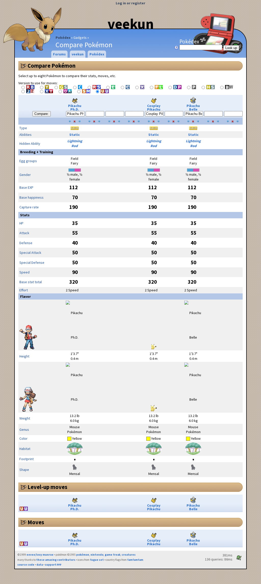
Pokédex (63, 37)
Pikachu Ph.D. (74, 107)
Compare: (41, 114)
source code (25, 564)
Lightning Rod (74, 143)
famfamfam (135, 560)
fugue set (97, 560)
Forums (59, 54)
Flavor (25, 296)
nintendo (96, 554)
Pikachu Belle (193, 107)
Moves (36, 522)
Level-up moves (47, 487)
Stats (25, 215)
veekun (131, 24)
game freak (112, 554)
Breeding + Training (36, 152)
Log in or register (130, 3)
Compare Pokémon (51, 65)
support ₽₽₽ (53, 564)
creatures (129, 554)
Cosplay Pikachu (153, 107)
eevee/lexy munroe (40, 554)
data (39, 564)
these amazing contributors (55, 560)
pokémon (82, 554)
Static (74, 134)
